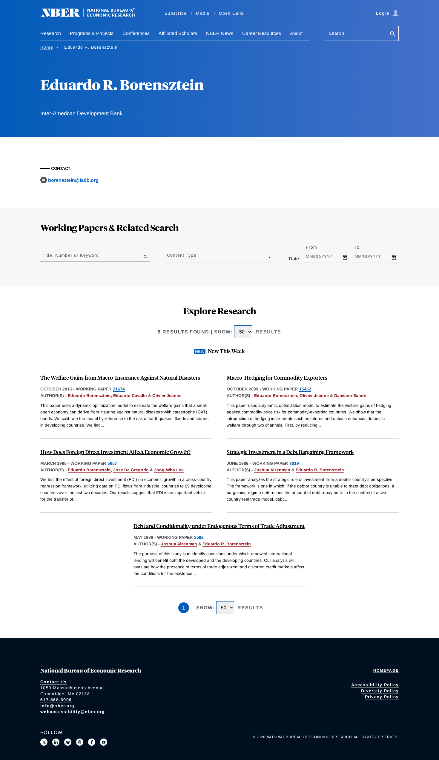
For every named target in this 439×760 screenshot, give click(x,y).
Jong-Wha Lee (169, 469)
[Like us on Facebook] (91, 742)
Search (336, 33)
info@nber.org (57, 705)
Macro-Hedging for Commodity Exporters (277, 377)
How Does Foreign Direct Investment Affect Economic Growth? (115, 452)
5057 (112, 463)
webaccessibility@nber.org (72, 711)
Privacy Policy (382, 696)
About (296, 33)
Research (50, 33)
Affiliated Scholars (178, 33)
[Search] (392, 34)
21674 (119, 389)
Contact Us (53, 681)
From (317, 247)
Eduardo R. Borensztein (320, 469)
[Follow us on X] (43, 742)
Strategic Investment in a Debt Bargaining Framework (290, 452)
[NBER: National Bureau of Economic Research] (92, 15)
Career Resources (261, 33)
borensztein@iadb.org (73, 180)
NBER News (219, 33)
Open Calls (231, 13)
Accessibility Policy (375, 684)
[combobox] (168, 257)
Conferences (136, 33)
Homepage (386, 670)
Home (46, 47)
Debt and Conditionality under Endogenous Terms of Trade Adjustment (219, 526)
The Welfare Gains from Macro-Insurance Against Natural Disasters (120, 377)
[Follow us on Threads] (79, 742)
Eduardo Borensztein (89, 395)
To (362, 247)
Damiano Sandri (350, 395)
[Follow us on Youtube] (103, 742)
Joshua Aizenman (272, 469)
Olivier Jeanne (167, 395)
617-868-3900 (56, 699)
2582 (199, 537)
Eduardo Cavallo (130, 395)
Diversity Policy (380, 690)
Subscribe (176, 13)
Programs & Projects (91, 33)
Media (202, 13)
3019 (294, 463)
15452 (305, 389)
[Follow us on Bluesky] (67, 742)
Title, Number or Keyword (71, 255)
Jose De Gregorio (131, 469)
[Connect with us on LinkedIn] (55, 742)
